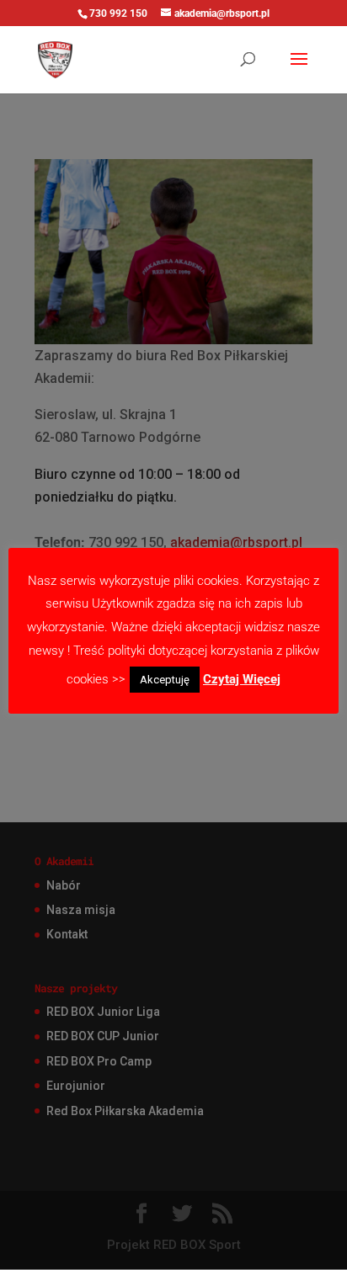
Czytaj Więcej (241, 679)
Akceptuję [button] (165, 679)
